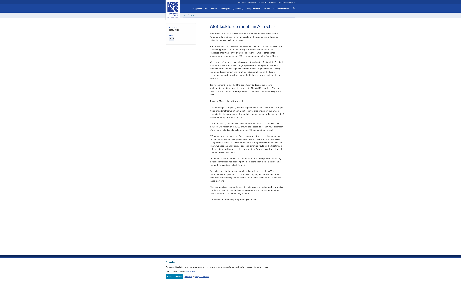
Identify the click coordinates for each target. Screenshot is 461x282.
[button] (293, 8)
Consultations (251, 2)
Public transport (211, 8)
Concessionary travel (281, 8)
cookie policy (191, 271)
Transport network (253, 8)
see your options (202, 277)
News (244, 2)
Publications (272, 2)
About (239, 2)
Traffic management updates (286, 2)
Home (185, 15)
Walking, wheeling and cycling (231, 8)
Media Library (262, 2)
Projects (267, 8)
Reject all (188, 277)
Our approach (196, 8)
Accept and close (174, 277)
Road (172, 39)
